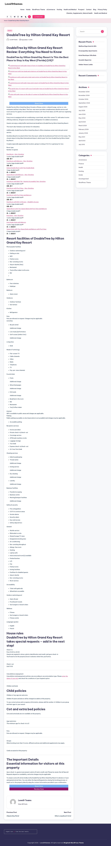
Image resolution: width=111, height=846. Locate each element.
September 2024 (84, 103)
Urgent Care (9, 831)
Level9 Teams (24, 800)
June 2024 (82, 114)
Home (5, 20)
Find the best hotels (22, 831)
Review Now (39, 789)
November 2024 (84, 95)
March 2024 (83, 125)
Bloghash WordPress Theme (74, 843)
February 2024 (84, 129)
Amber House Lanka (86, 64)
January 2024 (83, 133)
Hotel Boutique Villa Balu (87, 55)
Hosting (81, 171)
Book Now (39, 103)
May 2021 (82, 137)
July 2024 (82, 110)
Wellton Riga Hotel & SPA (87, 46)
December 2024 (84, 92)
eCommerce (83, 160)
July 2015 (82, 144)
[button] (39, 16)
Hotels (10, 30)
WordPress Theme (85, 182)
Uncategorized (84, 179)
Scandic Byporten (85, 60)
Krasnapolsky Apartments (88, 51)
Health (81, 167)
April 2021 (82, 141)
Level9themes (13, 3)
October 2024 (83, 99)
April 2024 (82, 122)
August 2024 (83, 107)
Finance (81, 163)
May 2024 (82, 118)
